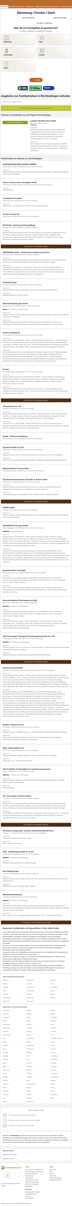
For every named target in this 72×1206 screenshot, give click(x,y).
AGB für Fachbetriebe (31, 1179)
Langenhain (53, 1064)
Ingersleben (53, 1057)
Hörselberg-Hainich (31, 1078)
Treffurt (52, 1085)
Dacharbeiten (13, 6)
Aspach (28, 1075)
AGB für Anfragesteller (32, 1177)
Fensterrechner (66, 6)
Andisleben (5, 1075)
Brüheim (29, 1012)
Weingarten (29, 1061)
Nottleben (29, 1057)
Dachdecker (29, 1172)
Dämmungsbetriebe (31, 1168)
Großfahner (5, 1054)
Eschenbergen (6, 1064)
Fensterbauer (29, 1170)
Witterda (29, 1015)
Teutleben (29, 1068)
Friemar (28, 1029)
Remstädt (29, 1026)
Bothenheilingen (6, 1022)
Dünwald (29, 1036)
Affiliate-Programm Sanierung (34, 1166)
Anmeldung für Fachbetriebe (34, 1164)
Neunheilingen (6, 1005)
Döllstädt (5, 1036)
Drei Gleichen (54, 1026)
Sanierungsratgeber (55, 1172)
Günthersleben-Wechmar (56, 1033)
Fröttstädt (53, 1005)
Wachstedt (53, 1075)
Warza (4, 1093)
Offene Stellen (29, 1193)
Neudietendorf (54, 1068)
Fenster (21, 6)
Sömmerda (29, 1093)
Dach (51, 1166)
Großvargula (5, 1026)
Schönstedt (5, 1040)
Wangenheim (6, 1078)
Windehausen (54, 1061)
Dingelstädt (53, 1022)
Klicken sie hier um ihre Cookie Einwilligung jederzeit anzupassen (15, 1198)
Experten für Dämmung (33, 960)
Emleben (53, 1036)
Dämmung (4, 6)
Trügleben (29, 1071)
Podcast (27, 1191)
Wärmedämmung (21, 1132)
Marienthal (53, 1043)
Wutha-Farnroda (54, 1071)
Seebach (53, 1093)
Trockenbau (29, 6)
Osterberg (53, 1047)
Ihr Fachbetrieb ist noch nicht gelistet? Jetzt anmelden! (36, 917)
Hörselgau (53, 1015)
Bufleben (5, 1082)
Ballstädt (5, 1057)
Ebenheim (29, 1082)
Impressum (28, 1181)
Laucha (52, 1019)
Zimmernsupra (30, 1040)
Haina (28, 1050)
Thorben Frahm (36, 958)
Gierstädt (5, 1068)
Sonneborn (29, 1019)
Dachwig (5, 1043)
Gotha (28, 1054)
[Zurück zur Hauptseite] (12, 1162)
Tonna (4, 1033)
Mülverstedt (5, 1047)
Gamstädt (53, 1008)
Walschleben (6, 1089)
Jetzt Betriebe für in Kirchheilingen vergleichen (36, 241)
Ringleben (29, 1089)
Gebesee (5, 1061)
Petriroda (53, 1078)
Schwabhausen (54, 1050)
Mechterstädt (54, 1012)
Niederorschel (30, 1096)
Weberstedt (5, 1050)
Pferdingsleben (30, 1043)
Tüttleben (29, 1085)
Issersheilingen (6, 1019)
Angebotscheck (40, 6)
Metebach (29, 1047)
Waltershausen (54, 1054)
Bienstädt (5, 1096)
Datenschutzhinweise (32, 1175)
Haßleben (29, 1008)
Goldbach (29, 1005)
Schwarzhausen (54, 1089)
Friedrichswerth (30, 1033)
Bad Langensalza (6, 1029)
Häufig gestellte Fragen (10, 1149)
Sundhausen (6, 1008)
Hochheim (5, 1071)
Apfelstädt (29, 1064)
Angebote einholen (8, 1153)
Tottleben (5, 1015)
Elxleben (53, 1040)
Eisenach (53, 1082)
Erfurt (52, 1029)
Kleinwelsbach (6, 1012)
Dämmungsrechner (53, 6)
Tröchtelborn (30, 1022)
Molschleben (6, 1085)
